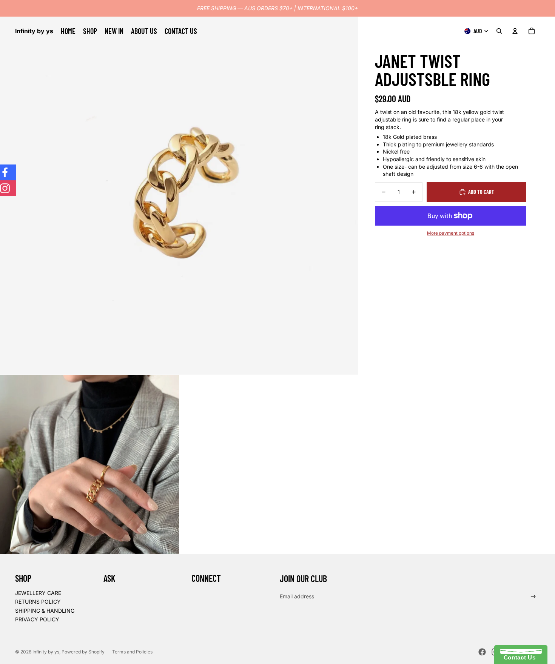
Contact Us (517, 657)
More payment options (450, 232)
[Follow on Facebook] (8, 172)
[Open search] (499, 31)
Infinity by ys (45, 652)
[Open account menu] (515, 31)
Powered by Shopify (83, 652)
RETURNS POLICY (38, 601)
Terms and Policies (132, 652)
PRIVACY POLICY (37, 619)
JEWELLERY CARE (38, 593)
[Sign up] (533, 596)
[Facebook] (482, 651)
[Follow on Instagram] (8, 188)
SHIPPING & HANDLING (44, 610)
